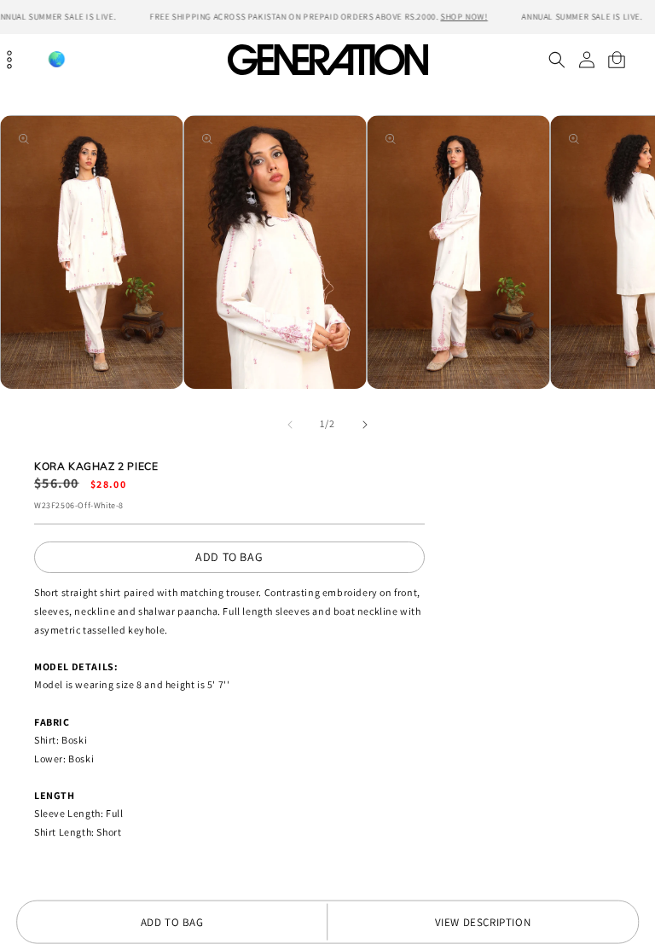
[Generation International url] (327, 59)
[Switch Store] (56, 59)
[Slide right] (365, 424)
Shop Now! (463, 16)
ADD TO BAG (229, 557)
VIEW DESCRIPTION (483, 922)
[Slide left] (290, 424)
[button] (556, 59)
